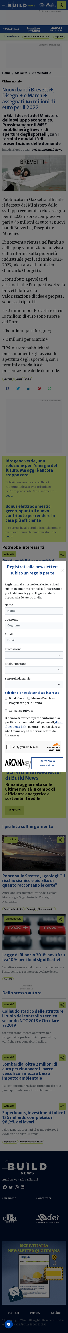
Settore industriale (17, 678)
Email (9, 634)
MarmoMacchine (43, 698)
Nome (9, 605)
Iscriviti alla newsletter (47, 763)
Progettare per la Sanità (25, 703)
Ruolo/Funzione (15, 664)
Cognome (11, 619)
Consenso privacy (21, 710)
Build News (16, 698)
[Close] (62, 570)
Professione (13, 649)
